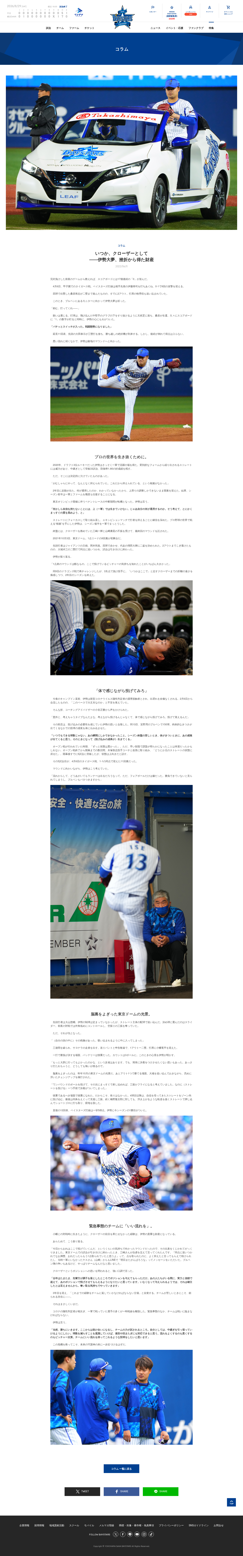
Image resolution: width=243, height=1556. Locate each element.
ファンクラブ (196, 28)
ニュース (155, 28)
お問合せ (219, 1525)
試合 (48, 28)
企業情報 (24, 1525)
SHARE (124, 1491)
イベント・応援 (174, 28)
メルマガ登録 (106, 1525)
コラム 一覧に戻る (121, 1468)
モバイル (89, 1525)
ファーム (74, 28)
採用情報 (39, 1525)
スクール (74, 1525)
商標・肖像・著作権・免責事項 (136, 1525)
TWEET (85, 1491)
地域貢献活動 (56, 1525)
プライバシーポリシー (171, 1525)
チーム (60, 28)
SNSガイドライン (199, 1525)
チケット (89, 28)
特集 (211, 28)
